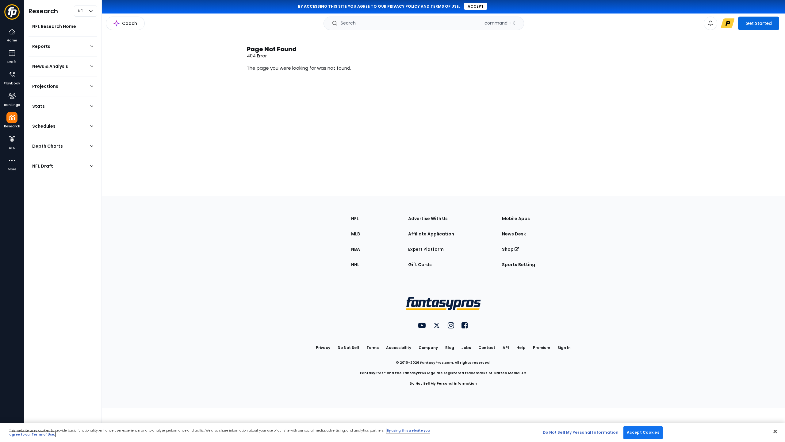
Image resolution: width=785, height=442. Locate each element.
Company (428, 347)
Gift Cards (420, 265)
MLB (355, 234)
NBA (355, 249)
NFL (355, 218)
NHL (355, 265)
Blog (449, 347)
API (506, 347)
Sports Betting (518, 265)
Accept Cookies (643, 432)
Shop (508, 249)
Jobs (466, 347)
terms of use (445, 6)
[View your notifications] (710, 23)
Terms (372, 347)
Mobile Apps (516, 218)
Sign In (564, 347)
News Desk (514, 234)
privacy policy (403, 6)
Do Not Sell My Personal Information (443, 383)
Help (521, 347)
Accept (476, 6)
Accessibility (398, 347)
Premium (541, 347)
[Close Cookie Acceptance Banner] (775, 431)
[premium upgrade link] (727, 23)
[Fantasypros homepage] (12, 14)
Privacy (323, 347)
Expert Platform (426, 249)
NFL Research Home (54, 26)
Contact (486, 347)
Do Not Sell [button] (348, 347)
